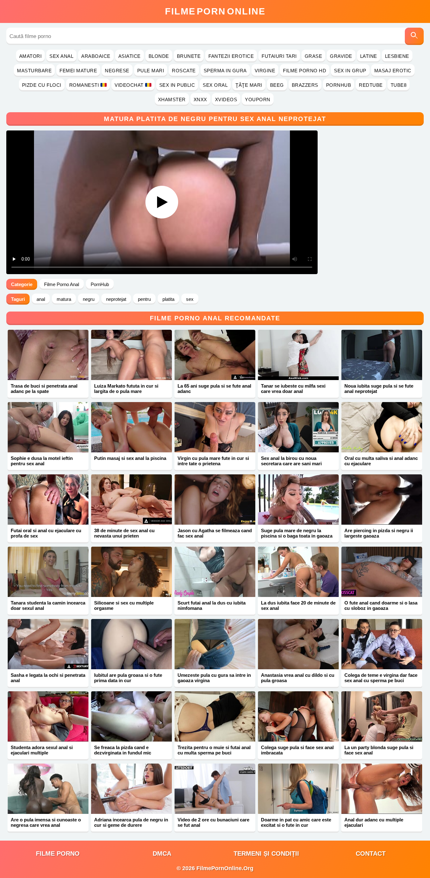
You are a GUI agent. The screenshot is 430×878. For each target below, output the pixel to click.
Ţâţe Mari (248, 85)
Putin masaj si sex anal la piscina (130, 458)
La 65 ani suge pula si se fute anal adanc (214, 388)
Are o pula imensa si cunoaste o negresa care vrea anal (46, 822)
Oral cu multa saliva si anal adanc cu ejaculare (381, 461)
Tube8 (399, 85)
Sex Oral (215, 85)
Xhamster (172, 99)
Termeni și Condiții (266, 853)
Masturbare (34, 70)
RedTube (371, 85)
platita (168, 299)
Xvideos (226, 99)
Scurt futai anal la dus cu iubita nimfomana (212, 605)
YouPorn (257, 99)
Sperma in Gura (225, 70)
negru (88, 299)
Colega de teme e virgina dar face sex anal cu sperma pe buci (380, 677)
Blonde (159, 56)
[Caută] (414, 36)
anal (41, 299)
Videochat (129, 85)
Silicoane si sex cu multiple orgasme (124, 605)
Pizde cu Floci (41, 85)
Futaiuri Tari (279, 56)
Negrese (117, 70)
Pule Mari (150, 70)
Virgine (265, 70)
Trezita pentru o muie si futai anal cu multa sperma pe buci (214, 750)
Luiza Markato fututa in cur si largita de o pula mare (126, 388)
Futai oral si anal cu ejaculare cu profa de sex (46, 533)
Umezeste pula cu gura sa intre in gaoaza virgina (214, 677)
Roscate (184, 70)
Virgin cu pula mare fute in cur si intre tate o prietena (213, 461)
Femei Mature (78, 70)
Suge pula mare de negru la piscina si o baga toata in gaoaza (296, 533)
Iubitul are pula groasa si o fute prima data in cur (128, 677)
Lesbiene (397, 56)
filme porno (58, 853)
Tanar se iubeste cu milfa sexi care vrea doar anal (293, 388)
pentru (144, 299)
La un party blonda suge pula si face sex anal (378, 750)
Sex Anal (61, 56)
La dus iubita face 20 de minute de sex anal (298, 605)
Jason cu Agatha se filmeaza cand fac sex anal (215, 533)
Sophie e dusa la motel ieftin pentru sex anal (42, 461)
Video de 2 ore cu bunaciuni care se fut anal (213, 822)
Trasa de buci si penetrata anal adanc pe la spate (44, 388)
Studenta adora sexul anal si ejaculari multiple (42, 750)
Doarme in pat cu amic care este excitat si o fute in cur (296, 822)
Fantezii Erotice (231, 56)
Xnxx (200, 99)
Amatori (30, 56)
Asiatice (129, 56)
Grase (313, 56)
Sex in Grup (350, 70)
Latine (368, 56)
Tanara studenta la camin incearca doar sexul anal (48, 605)
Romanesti (84, 85)
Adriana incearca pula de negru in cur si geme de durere (131, 822)
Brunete (189, 56)
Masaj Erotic (392, 70)
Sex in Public (177, 85)
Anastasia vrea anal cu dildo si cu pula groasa (297, 677)
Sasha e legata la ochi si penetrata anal (48, 677)
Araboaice (95, 56)
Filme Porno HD (304, 70)
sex (190, 299)
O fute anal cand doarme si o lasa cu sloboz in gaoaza (380, 605)
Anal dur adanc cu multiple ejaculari (373, 822)
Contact (371, 853)
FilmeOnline (215, 11)
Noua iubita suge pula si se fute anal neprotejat (378, 388)
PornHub (338, 85)
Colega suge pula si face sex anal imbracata (297, 750)
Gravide (341, 56)
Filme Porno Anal (61, 284)
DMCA (162, 853)
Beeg (277, 85)
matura (64, 299)
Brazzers (305, 85)
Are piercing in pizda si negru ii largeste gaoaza (378, 533)
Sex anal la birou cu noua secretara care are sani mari (291, 461)
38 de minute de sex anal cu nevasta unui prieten (124, 533)
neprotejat (116, 299)
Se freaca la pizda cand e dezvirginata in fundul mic (122, 750)
